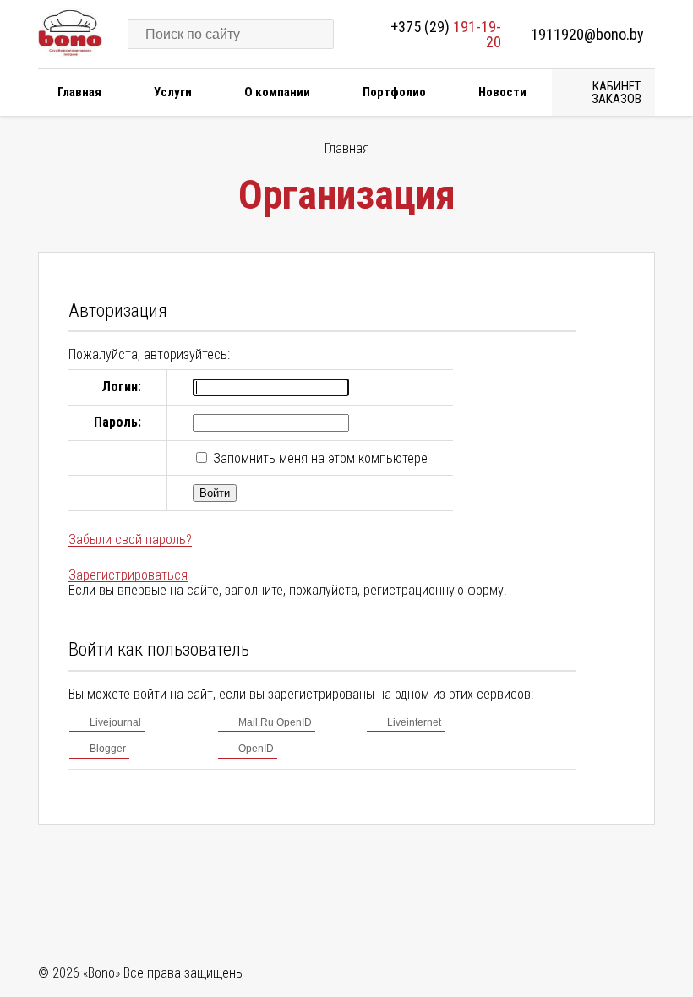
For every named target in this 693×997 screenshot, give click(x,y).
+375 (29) (445, 34)
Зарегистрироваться (128, 575)
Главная (79, 92)
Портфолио (394, 92)
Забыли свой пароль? (130, 539)
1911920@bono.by (587, 34)
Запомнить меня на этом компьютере (319, 458)
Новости (502, 92)
